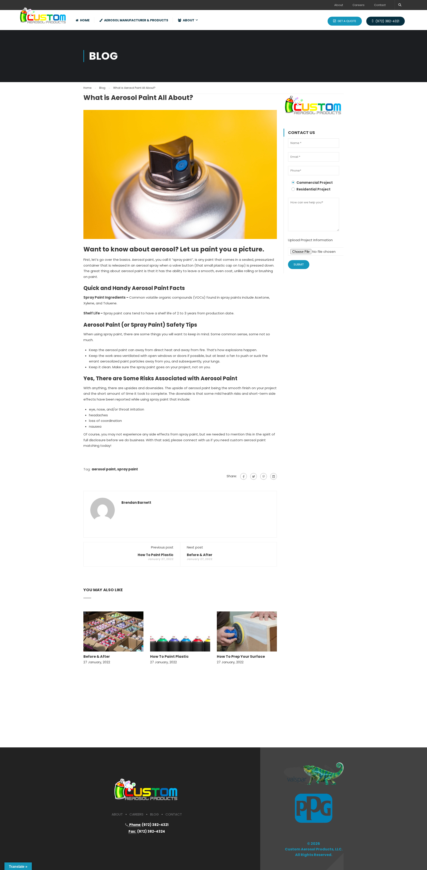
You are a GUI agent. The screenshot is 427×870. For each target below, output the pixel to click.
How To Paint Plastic (155, 554)
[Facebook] (243, 476)
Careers (358, 5)
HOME (85, 20)
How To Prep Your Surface (241, 656)
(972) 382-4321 (387, 21)
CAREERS (136, 814)
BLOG (154, 814)
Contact (380, 5)
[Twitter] (253, 476)
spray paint (127, 469)
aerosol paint (104, 469)
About (338, 5)
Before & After (199, 554)
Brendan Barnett (136, 502)
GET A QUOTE (346, 21)
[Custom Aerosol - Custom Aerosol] (43, 14)
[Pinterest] (263, 476)
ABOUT (188, 20)
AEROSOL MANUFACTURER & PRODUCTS (136, 20)
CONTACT (173, 814)
